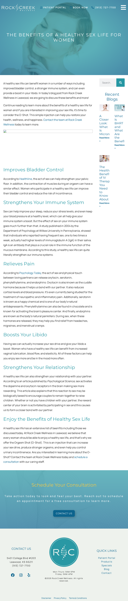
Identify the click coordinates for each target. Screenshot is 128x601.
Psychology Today (30, 273)
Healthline (25, 179)
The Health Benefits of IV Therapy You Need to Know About (105, 183)
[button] (123, 7)
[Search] (120, 82)
